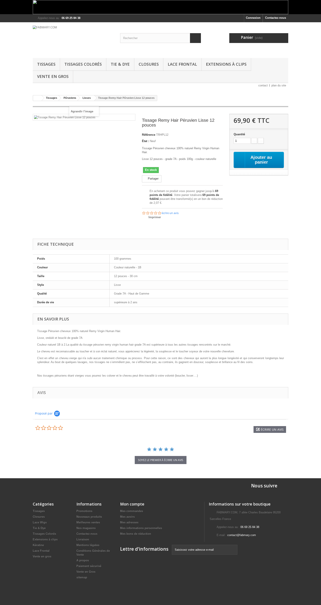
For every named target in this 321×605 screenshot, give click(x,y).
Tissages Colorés (83, 64)
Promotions (84, 511)
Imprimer (154, 217)
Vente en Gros (53, 76)
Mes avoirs (127, 516)
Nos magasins (86, 528)
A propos (82, 560)
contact (263, 85)
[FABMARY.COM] (73, 39)
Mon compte (132, 504)
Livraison (82, 539)
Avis (41, 392)
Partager (153, 178)
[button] (270, 429)
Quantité (239, 134)
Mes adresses (129, 522)
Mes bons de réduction (135, 533)
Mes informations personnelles (141, 528)
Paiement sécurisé (88, 566)
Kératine (38, 545)
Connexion (253, 17)
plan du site (278, 85)
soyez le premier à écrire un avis (160, 460)
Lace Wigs (40, 522)
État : (145, 141)
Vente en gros (42, 556)
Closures (149, 64)
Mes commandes (131, 511)
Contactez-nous (275, 17)
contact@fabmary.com (241, 535)
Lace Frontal (182, 64)
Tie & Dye (120, 64)
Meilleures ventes (88, 522)
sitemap (81, 577)
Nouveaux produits (89, 516)
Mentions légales (87, 545)
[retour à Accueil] (37, 98)
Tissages (46, 64)
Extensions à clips (226, 64)
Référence (148, 134)
